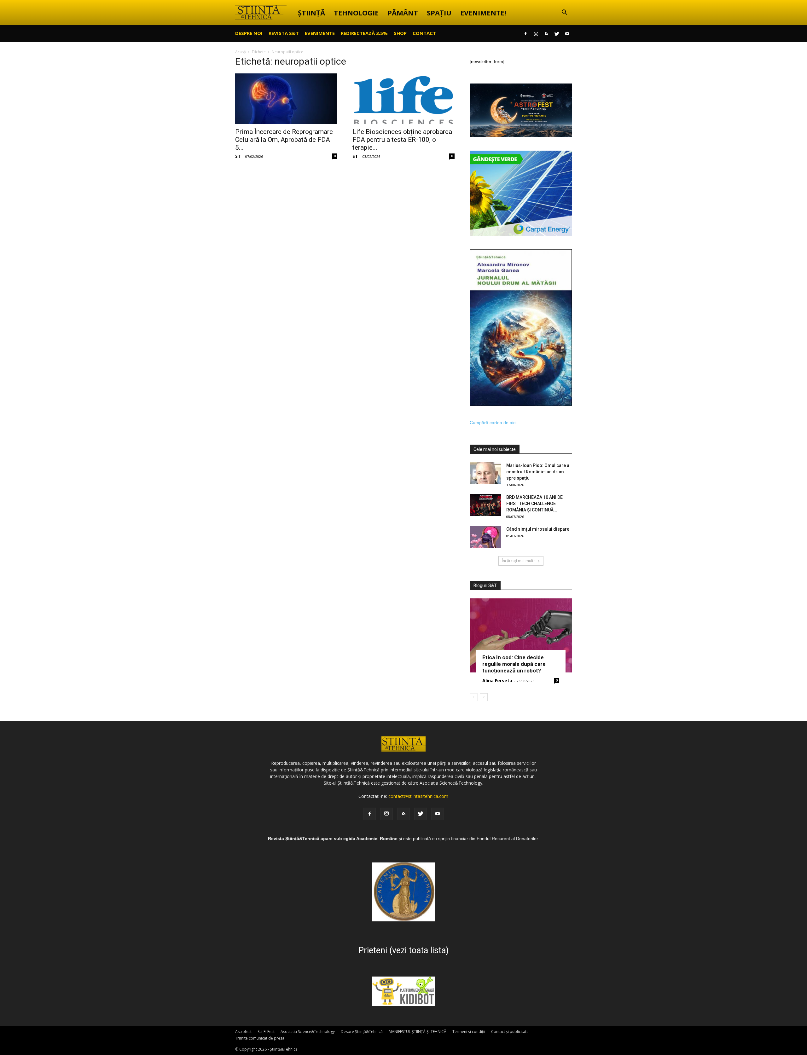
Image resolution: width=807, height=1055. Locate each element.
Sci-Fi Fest (266, 1031)
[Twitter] (556, 33)
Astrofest (243, 1031)
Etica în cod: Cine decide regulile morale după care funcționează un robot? (514, 664)
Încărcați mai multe (519, 560)
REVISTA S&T (284, 33)
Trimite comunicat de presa (259, 1038)
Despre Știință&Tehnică (362, 1031)
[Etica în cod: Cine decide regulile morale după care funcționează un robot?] (521, 635)
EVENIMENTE (320, 33)
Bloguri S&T (485, 585)
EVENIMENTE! (483, 12)
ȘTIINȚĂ (311, 12)
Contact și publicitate (510, 1031)
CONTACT (424, 33)
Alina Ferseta (497, 680)
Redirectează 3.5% (364, 33)
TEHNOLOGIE (356, 12)
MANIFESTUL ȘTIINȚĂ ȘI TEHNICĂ (417, 1031)
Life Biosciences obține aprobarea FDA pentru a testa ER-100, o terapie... (402, 139)
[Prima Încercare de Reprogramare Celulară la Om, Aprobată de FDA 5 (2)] (286, 98)
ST (238, 156)
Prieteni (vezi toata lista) (403, 950)
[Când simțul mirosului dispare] (485, 537)
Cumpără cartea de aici (493, 422)
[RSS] (546, 33)
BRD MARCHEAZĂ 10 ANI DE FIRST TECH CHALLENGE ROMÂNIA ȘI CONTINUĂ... (534, 503)
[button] (564, 13)
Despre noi (249, 33)
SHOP (400, 33)
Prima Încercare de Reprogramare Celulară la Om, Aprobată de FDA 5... (284, 139)
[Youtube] (567, 33)
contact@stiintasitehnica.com (418, 796)
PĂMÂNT (402, 12)
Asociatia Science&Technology (308, 1031)
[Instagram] (536, 33)
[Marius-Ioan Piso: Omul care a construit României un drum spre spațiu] (485, 473)
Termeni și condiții (468, 1031)
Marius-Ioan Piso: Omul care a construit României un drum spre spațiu (537, 472)
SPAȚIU (439, 12)
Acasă (240, 52)
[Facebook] (525, 33)
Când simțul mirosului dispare (537, 529)
